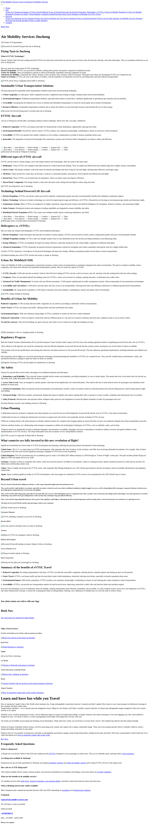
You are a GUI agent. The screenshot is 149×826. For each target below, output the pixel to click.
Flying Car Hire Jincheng (38, 21)
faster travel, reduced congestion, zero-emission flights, (41, 781)
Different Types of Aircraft (51, 12)
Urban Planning (35, 14)
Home (8, 8)
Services (9, 16)
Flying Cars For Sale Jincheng (108, 18)
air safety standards (104, 772)
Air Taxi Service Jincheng (66, 18)
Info (7, 10)
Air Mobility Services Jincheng (131, 18)
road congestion (128, 754)
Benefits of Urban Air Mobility (130, 12)
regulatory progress (56, 763)
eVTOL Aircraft (35, 12)
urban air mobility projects (76, 763)
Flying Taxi (10, 12)
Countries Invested (48, 14)
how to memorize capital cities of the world (34, 735)
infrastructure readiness (82, 790)
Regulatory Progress (13, 14)
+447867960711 (7, 813)
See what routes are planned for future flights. (17, 618)
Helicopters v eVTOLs (95, 12)
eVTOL (52, 754)
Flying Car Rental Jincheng (86, 18)
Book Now (5, 27)
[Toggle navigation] (2, 4)
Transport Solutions (22, 12)
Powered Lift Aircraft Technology (74, 12)
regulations (66, 790)
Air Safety (24, 14)
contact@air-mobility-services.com (14, 800)
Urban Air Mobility (111, 12)
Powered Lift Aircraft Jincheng (17, 21)
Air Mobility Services (40, 2)
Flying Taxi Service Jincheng (45, 18)
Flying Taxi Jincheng (13, 18)
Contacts (9, 23)
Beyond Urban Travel (63, 14)
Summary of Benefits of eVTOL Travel (86, 14)
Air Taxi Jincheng (28, 18)
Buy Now (4, 739)
